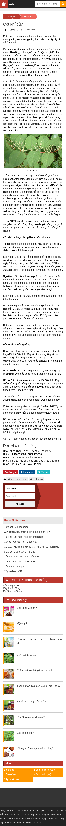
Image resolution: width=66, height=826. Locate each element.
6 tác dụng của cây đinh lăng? (20, 551)
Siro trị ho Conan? (27, 608)
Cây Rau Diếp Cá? (27, 654)
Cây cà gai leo (11, 585)
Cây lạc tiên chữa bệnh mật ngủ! (21, 556)
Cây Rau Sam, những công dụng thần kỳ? (27, 532)
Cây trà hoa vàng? (14, 566)
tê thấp (13, 432)
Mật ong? (22, 623)
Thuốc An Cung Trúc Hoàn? (32, 701)
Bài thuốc (9, 769)
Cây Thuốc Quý (42, 774)
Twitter (44, 472)
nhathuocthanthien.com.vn (27, 457)
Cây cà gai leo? (25, 732)
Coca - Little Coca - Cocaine (19, 561)
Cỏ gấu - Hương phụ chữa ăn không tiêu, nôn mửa (31, 546)
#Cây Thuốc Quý (17, 479)
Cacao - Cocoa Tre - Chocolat (20, 541)
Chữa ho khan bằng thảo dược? (34, 670)
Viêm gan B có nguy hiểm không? (35, 748)
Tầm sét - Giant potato (16, 527)
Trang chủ (11, 16)
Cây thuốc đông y (12, 588)
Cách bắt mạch (12, 774)
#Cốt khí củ (36, 479)
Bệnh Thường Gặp (44, 769)
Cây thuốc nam (12, 779)
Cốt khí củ (27, 16)
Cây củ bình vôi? (13, 571)
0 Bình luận (29, 29)
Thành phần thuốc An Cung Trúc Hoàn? (38, 686)
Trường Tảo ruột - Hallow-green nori (23, 537)
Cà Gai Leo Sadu (12, 591)
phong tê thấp (24, 244)
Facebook (28, 472)
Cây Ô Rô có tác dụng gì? (31, 717)
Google (12, 472)
